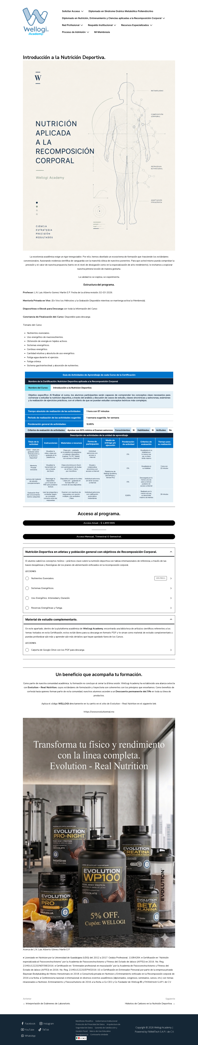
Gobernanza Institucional (106, 1021)
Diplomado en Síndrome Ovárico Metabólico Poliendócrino (121, 11)
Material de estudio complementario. (51, 619)
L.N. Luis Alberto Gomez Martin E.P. (52, 292)
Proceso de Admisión (74, 32)
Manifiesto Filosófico (84, 1021)
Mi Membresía (102, 32)
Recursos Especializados (135, 25)
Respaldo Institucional (100, 25)
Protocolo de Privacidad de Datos (90, 1024)
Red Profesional (70, 25)
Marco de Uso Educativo (100, 1031)
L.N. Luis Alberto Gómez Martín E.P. (52, 949)
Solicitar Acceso (71, 11)
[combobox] (81, 1038)
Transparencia (82, 1034)
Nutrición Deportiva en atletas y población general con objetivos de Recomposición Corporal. (91, 552)
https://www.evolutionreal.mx (99, 711)
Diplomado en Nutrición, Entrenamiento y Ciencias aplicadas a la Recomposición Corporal (111, 18)
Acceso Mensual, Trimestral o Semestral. (99, 536)
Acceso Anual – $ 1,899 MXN (99, 523)
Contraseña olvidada (99, 1034)
